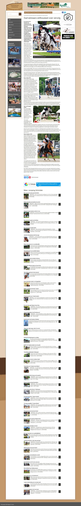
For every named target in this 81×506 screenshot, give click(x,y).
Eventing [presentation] (42, 12)
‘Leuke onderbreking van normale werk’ (32, 482)
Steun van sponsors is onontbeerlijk (31, 244)
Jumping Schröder (14, 70)
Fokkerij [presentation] (50, 12)
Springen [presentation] (34, 12)
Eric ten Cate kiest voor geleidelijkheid (32, 433)
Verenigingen (11, 32)
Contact (10, 37)
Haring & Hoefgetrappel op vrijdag (31, 337)
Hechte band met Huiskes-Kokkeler (31, 319)
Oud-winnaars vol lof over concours (31, 462)
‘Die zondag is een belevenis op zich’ (32, 454)
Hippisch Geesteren (11, 44)
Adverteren (11, 22)
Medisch (10, 27)
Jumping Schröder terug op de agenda (32, 375)
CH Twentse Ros (13, 81)
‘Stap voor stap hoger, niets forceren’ (32, 328)
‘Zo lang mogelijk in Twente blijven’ (31, 403)
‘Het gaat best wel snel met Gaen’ (31, 411)
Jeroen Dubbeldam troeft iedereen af (32, 312)
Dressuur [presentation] (38, 12)
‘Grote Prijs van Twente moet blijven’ (32, 366)
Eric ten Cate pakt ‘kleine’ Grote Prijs (31, 305)
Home (9, 19)
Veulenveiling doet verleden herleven (32, 258)
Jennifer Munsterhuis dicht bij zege (31, 235)
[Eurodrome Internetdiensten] (42, 184)
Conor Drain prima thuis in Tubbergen (32, 389)
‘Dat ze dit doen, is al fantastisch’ (31, 475)
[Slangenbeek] (68, 36)
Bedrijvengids (11, 24)
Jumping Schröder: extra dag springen (32, 440)
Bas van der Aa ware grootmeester (31, 192)
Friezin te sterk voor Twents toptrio (31, 296)
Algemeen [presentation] (29, 12)
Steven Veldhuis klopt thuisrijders (31, 382)
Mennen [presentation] (46, 12)
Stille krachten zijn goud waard (30, 447)
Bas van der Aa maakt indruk (30, 227)
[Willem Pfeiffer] (68, 30)
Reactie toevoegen (34, 177)
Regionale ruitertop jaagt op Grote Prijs (32, 265)
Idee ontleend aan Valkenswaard (31, 468)
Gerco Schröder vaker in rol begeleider (32, 281)
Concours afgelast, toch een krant (31, 489)
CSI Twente (11, 107)
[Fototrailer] (68, 24)
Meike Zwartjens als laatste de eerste (32, 202)
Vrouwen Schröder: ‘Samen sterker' (31, 396)
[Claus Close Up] (68, 17)
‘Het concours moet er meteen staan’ (32, 359)
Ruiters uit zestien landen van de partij (32, 345)
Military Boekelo (13, 94)
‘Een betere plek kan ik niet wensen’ (31, 272)
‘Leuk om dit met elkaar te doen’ (31, 425)
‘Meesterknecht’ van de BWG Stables (32, 251)
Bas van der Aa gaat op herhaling (31, 220)
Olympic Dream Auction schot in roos (32, 211)
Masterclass (12, 57)
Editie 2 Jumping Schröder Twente (31, 288)
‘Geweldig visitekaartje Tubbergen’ (31, 352)
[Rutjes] (49, 5)
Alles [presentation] (25, 12)
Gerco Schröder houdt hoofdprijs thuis (32, 418)
